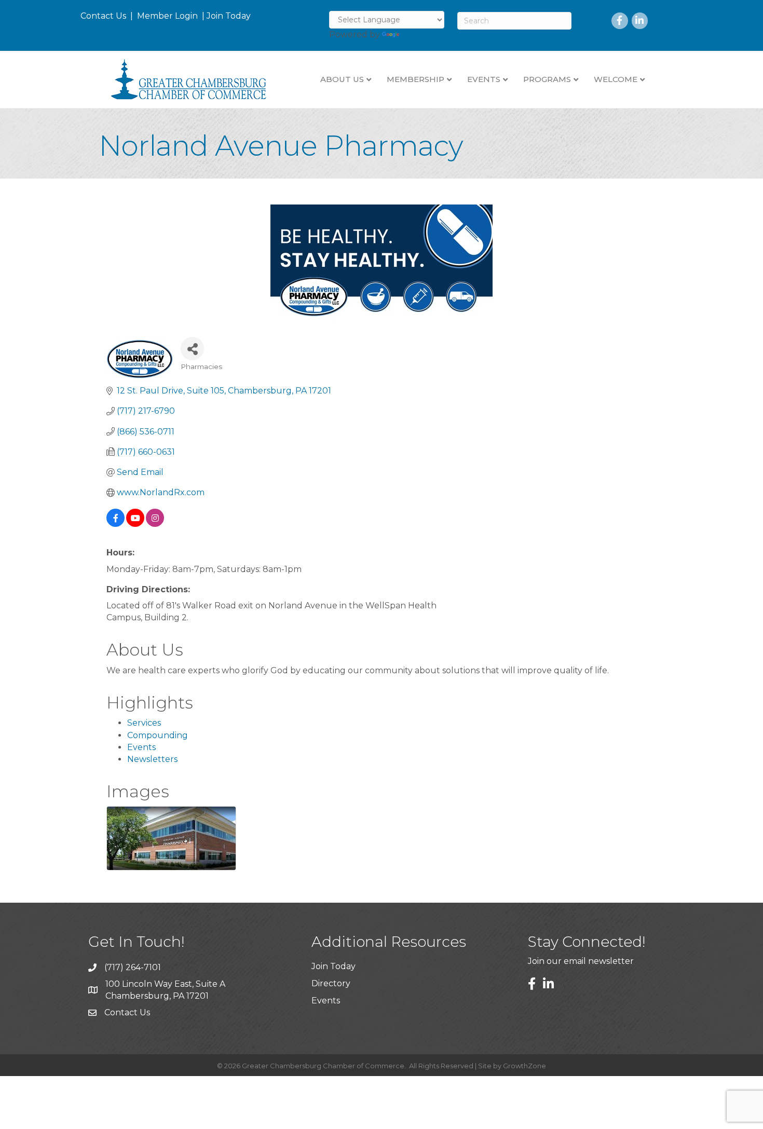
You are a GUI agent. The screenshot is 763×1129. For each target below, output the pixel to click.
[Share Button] (192, 348)
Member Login (167, 16)
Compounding (157, 735)
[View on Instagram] (155, 524)
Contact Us (103, 16)
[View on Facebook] (115, 524)
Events (141, 747)
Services (144, 723)
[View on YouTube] (135, 524)
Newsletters (152, 759)
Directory (330, 983)
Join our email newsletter (581, 961)
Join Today (229, 16)
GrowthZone (524, 1066)
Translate (420, 34)
